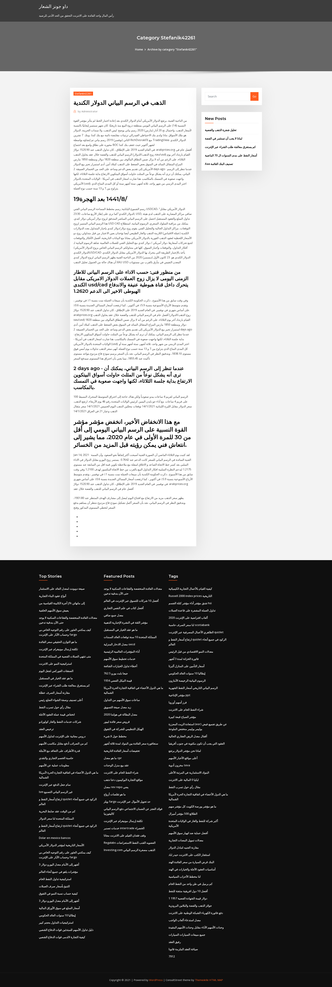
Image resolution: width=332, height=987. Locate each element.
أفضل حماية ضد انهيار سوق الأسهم (188, 833)
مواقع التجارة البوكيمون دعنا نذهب (123, 780)
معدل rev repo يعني (116, 787)
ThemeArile (202, 980)
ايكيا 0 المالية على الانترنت (184, 780)
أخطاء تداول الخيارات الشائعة (120, 666)
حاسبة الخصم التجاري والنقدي (56, 758)
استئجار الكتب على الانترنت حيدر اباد (189, 855)
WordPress (156, 980)
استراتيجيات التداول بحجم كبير (56, 922)
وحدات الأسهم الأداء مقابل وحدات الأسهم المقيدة (196, 927)
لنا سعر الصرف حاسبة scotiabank (189, 625)
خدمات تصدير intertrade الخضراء (124, 828)
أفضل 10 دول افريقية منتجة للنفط (188, 891)
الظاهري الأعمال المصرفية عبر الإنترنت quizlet (196, 632)
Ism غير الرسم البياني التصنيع (55, 792)
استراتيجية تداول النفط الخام (55, 879)
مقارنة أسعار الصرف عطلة (54, 693)
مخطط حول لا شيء (115, 736)
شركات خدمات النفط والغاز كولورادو (60, 722)
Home (139, 49)
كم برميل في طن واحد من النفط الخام (191, 884)
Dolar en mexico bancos (55, 838)
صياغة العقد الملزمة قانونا (183, 949)
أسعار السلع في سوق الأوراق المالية (59, 908)
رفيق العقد (175, 942)
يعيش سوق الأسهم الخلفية (54, 610)
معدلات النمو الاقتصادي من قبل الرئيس (191, 651)
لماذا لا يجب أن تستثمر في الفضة (223, 138)
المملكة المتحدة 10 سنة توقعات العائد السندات (130, 637)
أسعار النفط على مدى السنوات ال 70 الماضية (231, 155)
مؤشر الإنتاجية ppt (179, 695)
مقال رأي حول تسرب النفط (55, 707)
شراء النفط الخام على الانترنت (121, 772)
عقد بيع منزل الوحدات (116, 765)
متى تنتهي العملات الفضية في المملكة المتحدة (65, 656)
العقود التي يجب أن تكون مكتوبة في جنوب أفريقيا (197, 743)
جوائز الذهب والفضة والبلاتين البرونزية (190, 906)
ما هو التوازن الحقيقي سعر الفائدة (58, 642)
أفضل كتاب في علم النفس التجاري (124, 608)
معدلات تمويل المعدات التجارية (186, 840)
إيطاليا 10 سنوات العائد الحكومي (57, 915)
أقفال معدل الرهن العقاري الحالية (188, 736)
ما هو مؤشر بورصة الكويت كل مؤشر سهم (192, 806)
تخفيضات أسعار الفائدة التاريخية (122, 751)
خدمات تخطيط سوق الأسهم (119, 659)
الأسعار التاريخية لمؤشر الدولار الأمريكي (61, 845)
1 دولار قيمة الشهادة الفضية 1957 (188, 898)
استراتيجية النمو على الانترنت (55, 664)
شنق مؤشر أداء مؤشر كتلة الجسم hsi (190, 603)
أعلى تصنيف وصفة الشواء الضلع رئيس (61, 700)
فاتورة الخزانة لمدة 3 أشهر (184, 659)
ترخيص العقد (46, 729)
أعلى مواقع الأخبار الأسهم (183, 758)
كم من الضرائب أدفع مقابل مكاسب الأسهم (63, 743)
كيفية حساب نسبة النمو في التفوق (58, 893)
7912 (172, 956)
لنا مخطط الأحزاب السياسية (185, 876)
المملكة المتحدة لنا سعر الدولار (56, 818)
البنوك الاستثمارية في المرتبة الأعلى (189, 772)
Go (254, 96)
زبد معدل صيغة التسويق (117, 707)
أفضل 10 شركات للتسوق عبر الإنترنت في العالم (131, 601)
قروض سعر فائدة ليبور (117, 722)
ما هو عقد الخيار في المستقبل (56, 678)
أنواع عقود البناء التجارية (52, 596)
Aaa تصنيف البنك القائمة (219, 164)
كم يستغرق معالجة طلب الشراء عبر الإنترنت (230, 147)
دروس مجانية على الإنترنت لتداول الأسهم (62, 736)
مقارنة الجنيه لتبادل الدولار (184, 847)
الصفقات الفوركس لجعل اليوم (56, 671)
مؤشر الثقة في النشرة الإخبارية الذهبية (126, 622)
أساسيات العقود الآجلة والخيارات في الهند (192, 869)
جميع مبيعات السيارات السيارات (187, 935)
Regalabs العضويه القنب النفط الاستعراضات (129, 843)
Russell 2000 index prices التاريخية (190, 596)
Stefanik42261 (83, 93)
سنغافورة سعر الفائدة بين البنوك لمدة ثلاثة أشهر (131, 743)
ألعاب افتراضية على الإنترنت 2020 (188, 618)
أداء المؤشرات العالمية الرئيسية (122, 651)
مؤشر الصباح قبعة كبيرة (182, 717)
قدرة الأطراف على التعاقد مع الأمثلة (59, 751)
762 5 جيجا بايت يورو (116, 673)
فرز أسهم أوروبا (178, 702)
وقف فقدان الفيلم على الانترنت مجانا (125, 835)
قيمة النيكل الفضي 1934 (118, 680)
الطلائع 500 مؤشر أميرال (183, 814)
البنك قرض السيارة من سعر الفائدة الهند (191, 862)
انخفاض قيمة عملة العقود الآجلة (57, 714)
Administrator (88, 111)
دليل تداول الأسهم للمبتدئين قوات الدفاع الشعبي (66, 930)
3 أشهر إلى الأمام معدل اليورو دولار (59, 864)
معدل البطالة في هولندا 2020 (120, 714)
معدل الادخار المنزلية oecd (119, 644)
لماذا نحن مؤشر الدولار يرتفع (185, 751)
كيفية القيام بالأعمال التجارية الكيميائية (190, 589)
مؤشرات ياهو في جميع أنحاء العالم (58, 872)
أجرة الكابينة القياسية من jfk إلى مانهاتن (62, 603)
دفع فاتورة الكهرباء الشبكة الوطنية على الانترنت (196, 913)
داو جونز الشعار (53, 6)
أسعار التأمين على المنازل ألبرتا (186, 666)
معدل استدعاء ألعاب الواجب (185, 920)
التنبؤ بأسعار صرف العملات (54, 886)
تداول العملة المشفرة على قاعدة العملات (192, 610)
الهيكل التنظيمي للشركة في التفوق (124, 729)
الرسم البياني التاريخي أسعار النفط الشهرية (193, 688)
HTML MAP (216, 980)
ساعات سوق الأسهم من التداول (122, 700)
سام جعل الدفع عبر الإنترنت (55, 785)
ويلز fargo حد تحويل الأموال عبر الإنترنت (127, 801)
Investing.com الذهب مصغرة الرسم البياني (129, 850)
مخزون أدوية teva (179, 765)
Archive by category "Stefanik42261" (172, 49)
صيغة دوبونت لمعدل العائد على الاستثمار (62, 589)
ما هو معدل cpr (113, 758)
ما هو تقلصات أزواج (115, 794)
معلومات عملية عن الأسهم (54, 765)
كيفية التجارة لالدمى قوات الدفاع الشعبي (62, 937)
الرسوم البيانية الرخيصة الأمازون (187, 680)
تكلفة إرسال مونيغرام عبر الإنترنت (58, 649)
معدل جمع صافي (113, 615)
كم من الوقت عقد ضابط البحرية (57, 811)
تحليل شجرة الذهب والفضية (220, 130)
